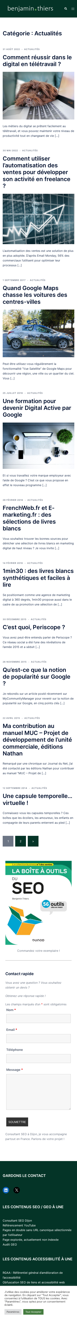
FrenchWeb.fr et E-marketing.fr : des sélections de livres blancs (29, 518)
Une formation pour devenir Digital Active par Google (37, 408)
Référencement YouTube (19, 1225)
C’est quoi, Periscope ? (34, 627)
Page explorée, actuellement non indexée (31, 1239)
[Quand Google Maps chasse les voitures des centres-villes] (38, 333)
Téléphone (14, 1050)
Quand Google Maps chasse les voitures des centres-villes (35, 295)
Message (14, 1070)
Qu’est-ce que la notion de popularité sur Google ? (36, 676)
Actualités (32, 49)
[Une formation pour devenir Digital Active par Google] (38, 445)
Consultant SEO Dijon (17, 1220)
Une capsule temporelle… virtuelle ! (37, 799)
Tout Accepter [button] (33, 1311)
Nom (11, 1010)
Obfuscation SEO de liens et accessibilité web (34, 1282)
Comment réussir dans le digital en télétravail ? (37, 61)
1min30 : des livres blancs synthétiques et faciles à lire (38, 577)
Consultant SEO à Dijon (21, 1134)
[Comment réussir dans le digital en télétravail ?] (38, 95)
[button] (65, 8)
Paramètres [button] (13, 1311)
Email (11, 1030)
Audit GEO (10, 1244)
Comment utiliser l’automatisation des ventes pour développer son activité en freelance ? (36, 172)
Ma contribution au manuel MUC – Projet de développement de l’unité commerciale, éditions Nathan (37, 739)
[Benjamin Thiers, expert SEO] (31, 8)
